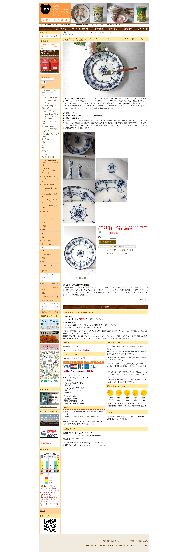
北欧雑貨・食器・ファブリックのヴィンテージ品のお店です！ (100, 25)
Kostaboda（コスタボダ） (50, 195)
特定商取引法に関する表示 (138, 541)
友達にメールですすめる (119, 253)
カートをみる (61, 29)
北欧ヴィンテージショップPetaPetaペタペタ (56, 25)
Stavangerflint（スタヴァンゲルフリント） (50, 92)
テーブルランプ (47, 274)
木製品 (44, 226)
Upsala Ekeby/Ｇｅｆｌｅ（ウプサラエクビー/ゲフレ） (50, 116)
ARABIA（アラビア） (50, 98)
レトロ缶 (45, 222)
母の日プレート (47, 139)
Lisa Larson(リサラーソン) (50, 207)
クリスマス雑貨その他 (50, 304)
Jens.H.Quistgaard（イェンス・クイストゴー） (50, 179)
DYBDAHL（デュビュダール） (50, 135)
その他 (44, 154)
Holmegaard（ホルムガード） (50, 189)
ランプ (44, 271)
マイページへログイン (80, 29)
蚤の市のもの (47, 244)
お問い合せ (113, 29)
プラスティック (47, 219)
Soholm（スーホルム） (50, 185)
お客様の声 (127, 29)
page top (143, 299)
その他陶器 (69, 34)
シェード (45, 280)
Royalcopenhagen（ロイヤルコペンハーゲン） (50, 162)
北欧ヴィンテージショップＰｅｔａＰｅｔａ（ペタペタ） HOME (87, 32)
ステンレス (46, 247)
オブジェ (45, 233)
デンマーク (46, 148)
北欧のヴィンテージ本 (50, 284)
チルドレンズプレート (50, 157)
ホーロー (45, 211)
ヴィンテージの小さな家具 (50, 288)
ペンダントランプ (48, 277)
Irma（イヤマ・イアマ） (49, 266)
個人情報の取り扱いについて (114, 541)
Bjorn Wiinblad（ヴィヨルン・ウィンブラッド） (50, 170)
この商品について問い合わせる (121, 250)
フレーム (45, 251)
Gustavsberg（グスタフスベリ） (50, 107)
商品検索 (45, 77)
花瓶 (43, 262)
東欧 (43, 142)
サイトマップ (143, 29)
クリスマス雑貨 (47, 300)
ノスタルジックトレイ (50, 297)
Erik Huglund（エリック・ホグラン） (50, 201)
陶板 (43, 258)
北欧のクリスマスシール (50, 308)
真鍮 (43, 293)
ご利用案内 (99, 29)
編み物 (44, 237)
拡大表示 (82, 278)
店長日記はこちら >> (48, 407)
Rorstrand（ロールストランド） (50, 102)
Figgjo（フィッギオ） (50, 111)
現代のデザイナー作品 (50, 312)
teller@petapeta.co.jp (94, 445)
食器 (43, 87)
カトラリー (46, 215)
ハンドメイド (47, 254)
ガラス (44, 230)
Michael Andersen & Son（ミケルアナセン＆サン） (50, 129)
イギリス (45, 145)
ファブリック (47, 241)
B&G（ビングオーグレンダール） (51, 122)
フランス (45, 151)
